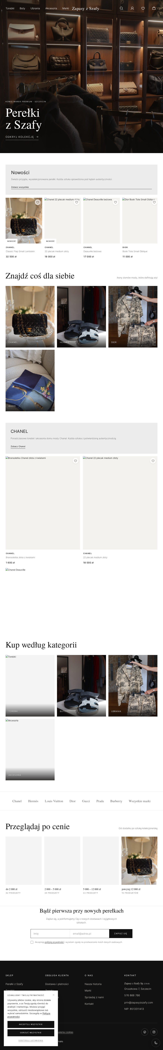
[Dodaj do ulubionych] (38, 202)
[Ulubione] (143, 8)
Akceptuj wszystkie (31, 1024)
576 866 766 (132, 995)
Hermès (33, 801)
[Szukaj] (121, 8)
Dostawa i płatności (57, 984)
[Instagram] (153, 1031)
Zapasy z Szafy (85, 8)
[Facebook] (144, 1031)
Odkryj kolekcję (20, 136)
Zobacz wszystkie (20, 187)
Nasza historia (93, 984)
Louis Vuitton (54, 801)
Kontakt (89, 1003)
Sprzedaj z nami (94, 997)
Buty (22, 8)
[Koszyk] (153, 8)
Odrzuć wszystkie (31, 1033)
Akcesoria (51, 8)
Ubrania (35, 8)
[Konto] (132, 8)
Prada (100, 801)
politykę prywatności (54, 942)
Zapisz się (120, 933)
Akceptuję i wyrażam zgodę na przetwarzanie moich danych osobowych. (78, 942)
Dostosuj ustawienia (31, 1040)
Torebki (10, 8)
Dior (73, 801)
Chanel (17, 801)
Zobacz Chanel (18, 446)
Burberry (116, 801)
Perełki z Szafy (14, 984)
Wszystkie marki (140, 801)
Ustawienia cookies (63, 1032)
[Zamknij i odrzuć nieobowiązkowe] (53, 995)
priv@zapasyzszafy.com (138, 1002)
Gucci (86, 801)
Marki (65, 8)
